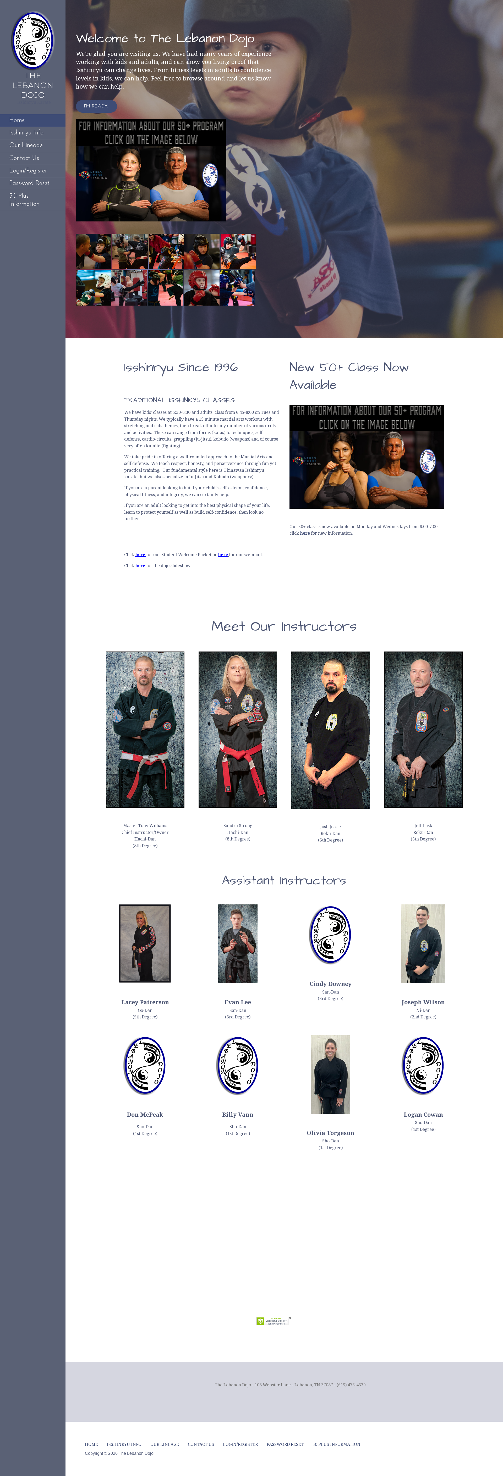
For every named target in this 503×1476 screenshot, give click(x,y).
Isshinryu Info (26, 133)
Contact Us (24, 158)
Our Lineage (26, 145)
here (140, 554)
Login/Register (28, 171)
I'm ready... (96, 106)
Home (17, 120)
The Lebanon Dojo (32, 85)
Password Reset (29, 183)
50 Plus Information (24, 200)
